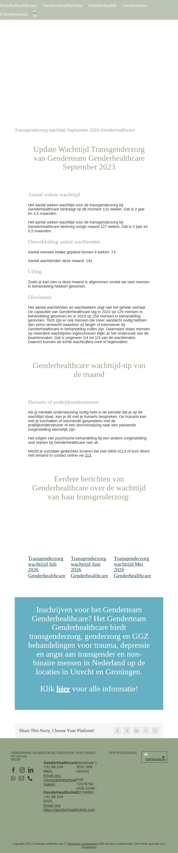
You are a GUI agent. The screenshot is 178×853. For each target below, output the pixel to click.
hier (63, 688)
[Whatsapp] (13, 778)
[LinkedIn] (30, 770)
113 (88, 455)
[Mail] (21, 778)
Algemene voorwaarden (83, 843)
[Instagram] (22, 770)
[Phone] (30, 778)
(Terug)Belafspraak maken (59, 782)
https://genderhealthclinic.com (69, 810)
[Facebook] (13, 770)
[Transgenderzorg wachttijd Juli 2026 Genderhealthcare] (46, 534)
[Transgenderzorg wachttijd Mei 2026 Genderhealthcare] (132, 534)
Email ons (52, 775)
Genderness (89, 847)
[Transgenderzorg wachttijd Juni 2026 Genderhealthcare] (89, 534)
